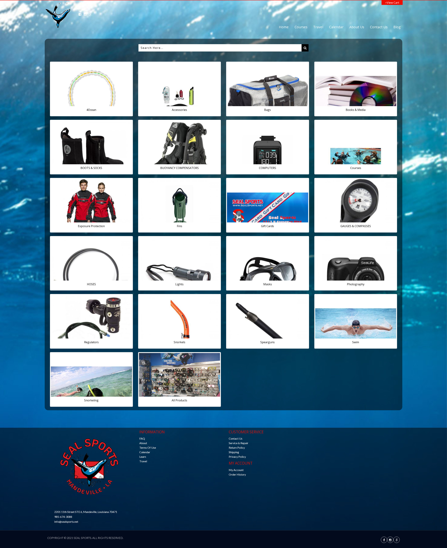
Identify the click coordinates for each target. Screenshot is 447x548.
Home (284, 27)
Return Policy (237, 447)
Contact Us (378, 27)
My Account (236, 470)
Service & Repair (238, 443)
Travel (318, 27)
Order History (237, 474)
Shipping (234, 452)
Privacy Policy (237, 456)
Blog (397, 27)
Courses (301, 27)
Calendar (336, 27)
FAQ (142, 438)
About (143, 443)
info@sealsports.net (66, 521)
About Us (356, 27)
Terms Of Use (147, 447)
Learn (142, 456)
